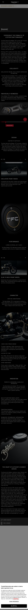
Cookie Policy (15, 598)
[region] (14, 596)
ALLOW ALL (14, 606)
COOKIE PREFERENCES (14, 601)
